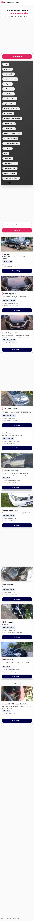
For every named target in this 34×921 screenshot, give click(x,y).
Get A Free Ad (16, 683)
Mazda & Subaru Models (12, 134)
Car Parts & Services (10, 178)
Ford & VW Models (10, 138)
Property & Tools (9, 173)
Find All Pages (7, 183)
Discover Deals (17, 56)
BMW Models (8, 114)
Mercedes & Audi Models (12, 119)
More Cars (7, 69)
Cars (5, 64)
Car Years (7, 148)
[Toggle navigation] (30, 2)
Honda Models (9, 124)
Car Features (8, 89)
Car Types (7, 84)
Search (16, 230)
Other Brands (8, 74)
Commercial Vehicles (11, 143)
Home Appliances (10, 163)
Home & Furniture (9, 168)
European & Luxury (10, 79)
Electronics (7, 158)
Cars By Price (8, 94)
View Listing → (17, 271)
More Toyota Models (11, 109)
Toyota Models (9, 104)
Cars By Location (9, 99)
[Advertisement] (17, 35)
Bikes (5, 153)
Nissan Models (9, 129)
